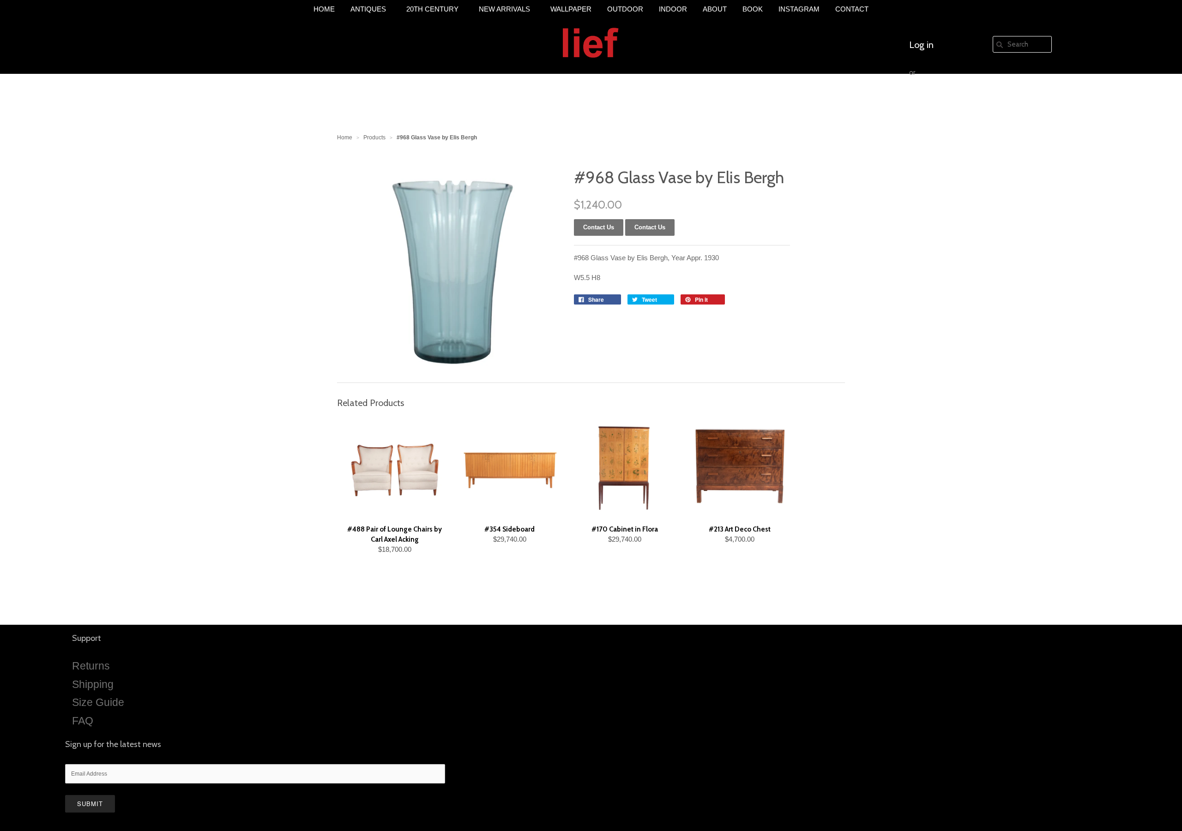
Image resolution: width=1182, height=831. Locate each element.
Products (374, 137)
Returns (91, 666)
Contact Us (649, 227)
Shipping (93, 684)
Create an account (945, 100)
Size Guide (98, 702)
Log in (921, 44)
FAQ (82, 721)
